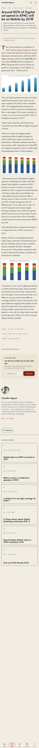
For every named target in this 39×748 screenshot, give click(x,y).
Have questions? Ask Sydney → (10, 349)
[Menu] (36, 3)
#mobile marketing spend (10, 338)
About (3, 418)
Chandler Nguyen (9, 398)
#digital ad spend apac (16, 329)
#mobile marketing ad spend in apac (14, 334)
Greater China (18, 8)
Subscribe (29, 373)
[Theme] (31, 3)
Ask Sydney (10, 418)
